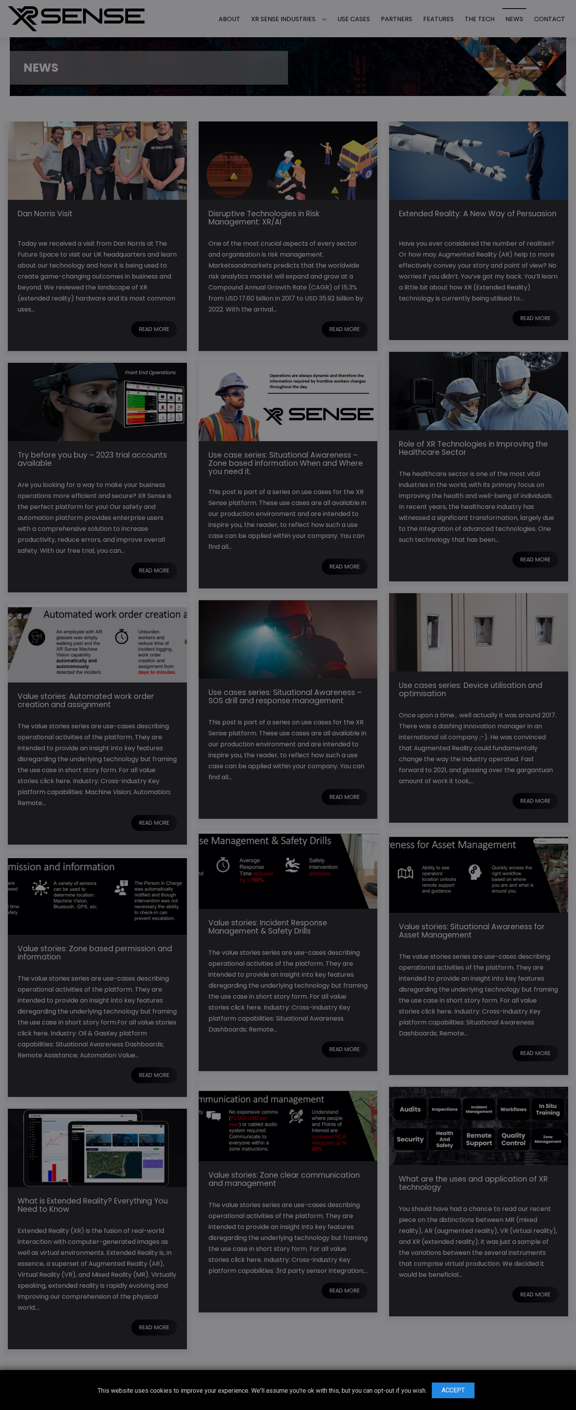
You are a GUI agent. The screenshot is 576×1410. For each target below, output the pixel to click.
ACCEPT (453, 1390)
